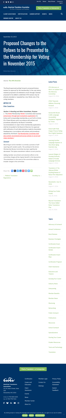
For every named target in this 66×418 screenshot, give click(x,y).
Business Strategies (55, 239)
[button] (48, 8)
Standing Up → (37, 175)
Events (44, 14)
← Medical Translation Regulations (10, 177)
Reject (31, 415)
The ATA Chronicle (14, 81)
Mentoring (52, 303)
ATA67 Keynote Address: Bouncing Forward (54, 103)
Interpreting (52, 288)
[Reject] (64, 414)
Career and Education (28, 383)
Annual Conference (54, 229)
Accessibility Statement (56, 383)
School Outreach (54, 328)
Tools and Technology (55, 347)
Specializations (53, 332)
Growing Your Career (55, 279)
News (50, 14)
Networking (52, 308)
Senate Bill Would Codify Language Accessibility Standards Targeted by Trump (55, 117)
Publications (52, 318)
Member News (6, 71)
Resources (13, 71)
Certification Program (55, 262)
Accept (25, 415)
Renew (44, 1)
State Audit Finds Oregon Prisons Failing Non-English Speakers (55, 131)
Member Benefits (54, 293)
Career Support (35, 14)
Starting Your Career (55, 337)
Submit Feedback (55, 389)
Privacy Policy (56, 379)
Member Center (8, 18)
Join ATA (39, 1)
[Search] (62, 13)
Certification (22, 14)
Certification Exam (54, 244)
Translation (52, 352)
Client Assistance (9, 14)
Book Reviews (53, 234)
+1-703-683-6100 (12, 397)
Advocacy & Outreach (55, 224)
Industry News (53, 284)
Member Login (42, 379)
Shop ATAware (51, 1)
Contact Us (60, 1)
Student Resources (54, 342)
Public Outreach (54, 313)
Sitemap (41, 386)
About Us (18, 18)
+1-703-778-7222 (11, 399)
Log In (61, 3)
